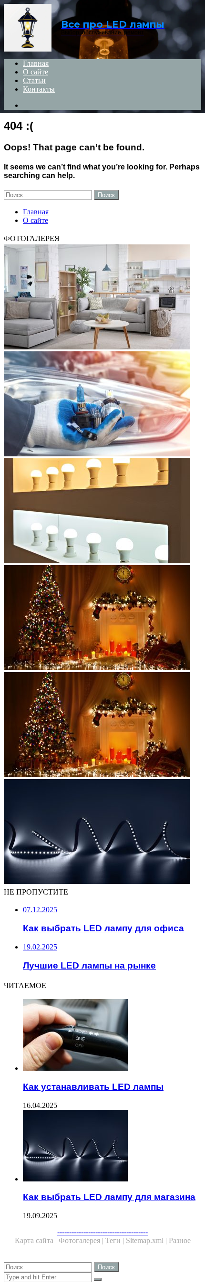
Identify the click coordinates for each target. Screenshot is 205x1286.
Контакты (39, 89)
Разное (180, 1240)
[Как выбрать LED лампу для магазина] (112, 1146)
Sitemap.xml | (147, 1240)
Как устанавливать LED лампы (93, 1087)
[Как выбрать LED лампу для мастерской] (102, 618)
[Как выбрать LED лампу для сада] (102, 832)
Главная (36, 63)
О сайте (35, 72)
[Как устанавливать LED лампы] (112, 1036)
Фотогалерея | (82, 1240)
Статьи (34, 80)
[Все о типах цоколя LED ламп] (102, 404)
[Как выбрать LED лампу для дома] (102, 511)
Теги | (115, 1240)
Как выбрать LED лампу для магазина (109, 1197)
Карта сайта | (37, 1240)
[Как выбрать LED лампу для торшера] (102, 297)
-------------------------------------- (102, 1232)
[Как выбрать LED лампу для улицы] (102, 725)
